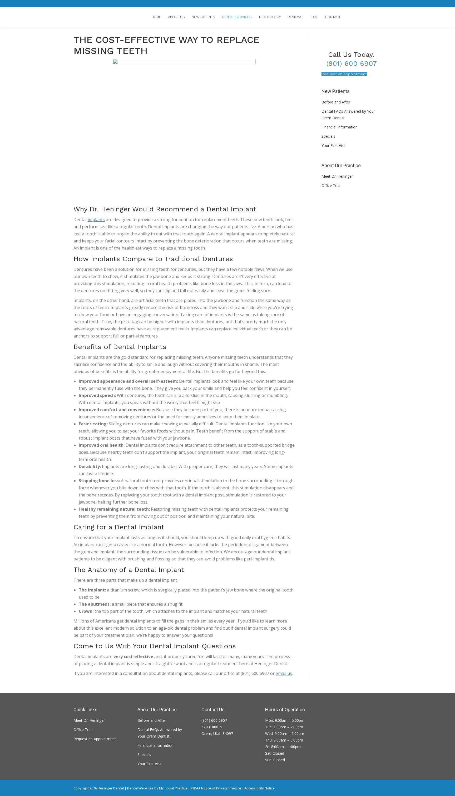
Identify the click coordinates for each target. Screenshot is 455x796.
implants (96, 219)
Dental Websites (140, 788)
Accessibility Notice (260, 788)
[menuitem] (156, 17)
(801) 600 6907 (351, 63)
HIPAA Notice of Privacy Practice (216, 788)
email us (284, 673)
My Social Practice (172, 788)
